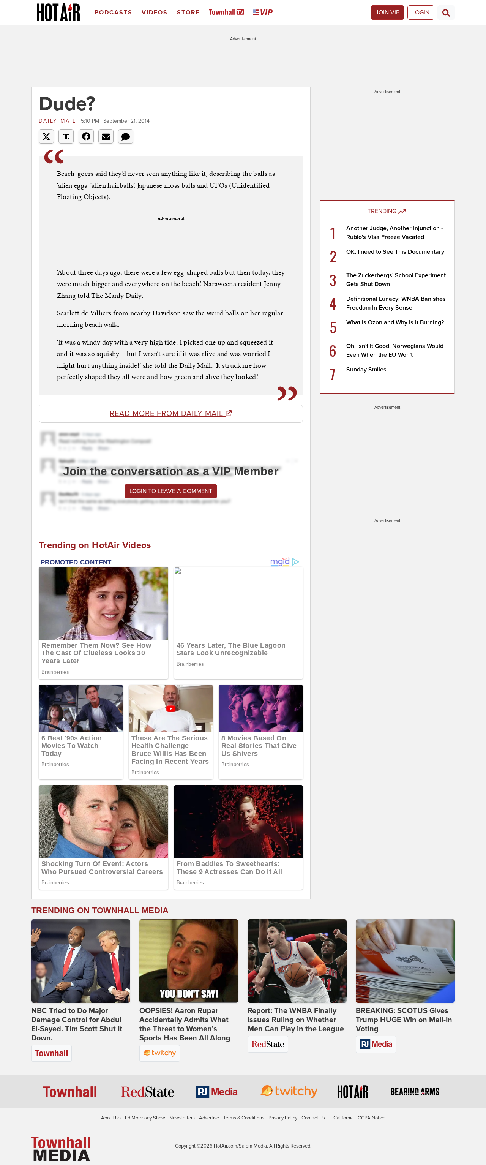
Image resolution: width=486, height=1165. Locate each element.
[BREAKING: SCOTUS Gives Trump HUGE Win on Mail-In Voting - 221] (405, 961)
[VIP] (264, 13)
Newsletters (182, 1118)
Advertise (209, 1118)
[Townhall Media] (60, 1148)
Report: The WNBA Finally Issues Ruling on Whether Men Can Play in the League (296, 1020)
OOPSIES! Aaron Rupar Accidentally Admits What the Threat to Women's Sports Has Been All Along (184, 1024)
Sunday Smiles (366, 369)
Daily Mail (59, 121)
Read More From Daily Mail (168, 413)
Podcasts (114, 12)
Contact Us (313, 1118)
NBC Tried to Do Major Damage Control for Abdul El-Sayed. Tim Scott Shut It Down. (76, 1024)
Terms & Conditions (243, 1118)
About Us (111, 1118)
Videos (155, 12)
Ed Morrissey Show (145, 1118)
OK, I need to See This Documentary (395, 252)
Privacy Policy (282, 1118)
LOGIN (420, 12)
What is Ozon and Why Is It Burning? (395, 322)
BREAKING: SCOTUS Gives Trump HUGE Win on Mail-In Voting (404, 1020)
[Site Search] (446, 12)
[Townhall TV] (228, 13)
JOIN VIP (387, 12)
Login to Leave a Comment (170, 491)
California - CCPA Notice (359, 1118)
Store (188, 12)
